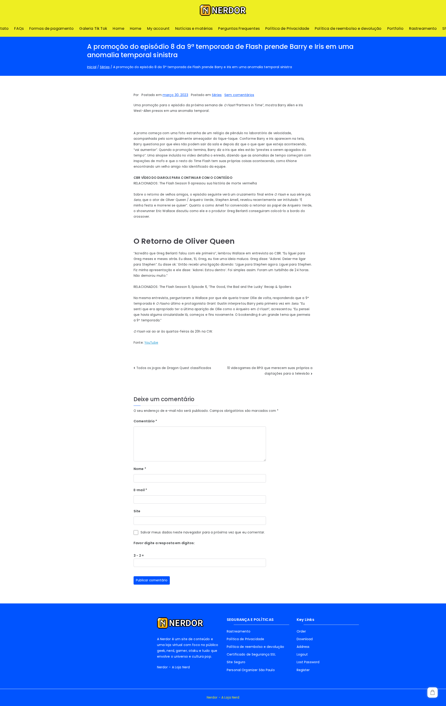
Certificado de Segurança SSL (251, 654)
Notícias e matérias (194, 28)
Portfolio (395, 28)
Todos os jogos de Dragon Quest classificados (173, 368)
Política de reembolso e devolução (348, 28)
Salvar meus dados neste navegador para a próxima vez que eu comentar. (203, 532)
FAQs (19, 28)
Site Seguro (236, 662)
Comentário (145, 421)
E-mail (140, 490)
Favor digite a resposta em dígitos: (164, 543)
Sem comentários (239, 95)
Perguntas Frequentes (239, 28)
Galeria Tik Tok (93, 28)
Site (137, 511)
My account (158, 28)
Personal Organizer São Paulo (251, 670)
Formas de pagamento (51, 28)
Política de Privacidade (287, 28)
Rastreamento (423, 28)
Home (118, 28)
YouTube (151, 342)
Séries (217, 95)
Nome (140, 468)
